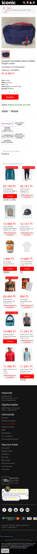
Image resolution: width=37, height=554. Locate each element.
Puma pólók (5, 469)
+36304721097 (12, 410)
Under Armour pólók (8, 463)
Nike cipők (5, 457)
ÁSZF (3, 430)
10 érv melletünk (7, 436)
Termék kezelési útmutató (10, 439)
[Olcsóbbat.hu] (6, 536)
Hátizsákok (5, 454)
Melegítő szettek (7, 451)
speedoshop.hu (12, 527)
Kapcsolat (5, 418)
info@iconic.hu (11, 400)
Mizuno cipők (6, 460)
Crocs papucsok (7, 466)
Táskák (9, 8)
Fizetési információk (8, 427)
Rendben (5, 551)
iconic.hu (4, 527)
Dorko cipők (5, 448)
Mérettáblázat (6, 433)
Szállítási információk (8, 421)
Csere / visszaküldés (8, 424)
